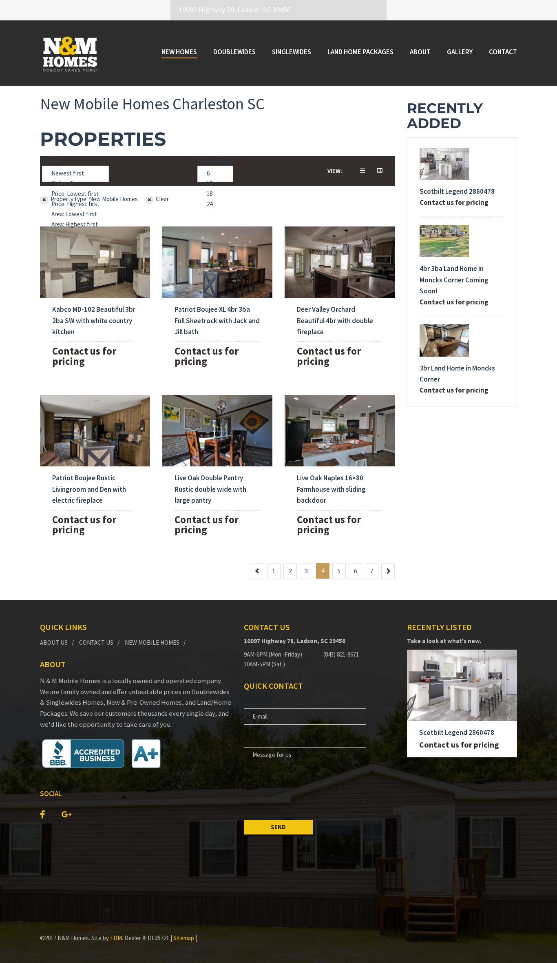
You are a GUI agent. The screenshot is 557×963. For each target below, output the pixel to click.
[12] (215, 184)
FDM (116, 938)
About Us (54, 642)
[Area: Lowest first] (75, 214)
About (420, 51)
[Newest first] (75, 174)
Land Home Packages (360, 51)
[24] (215, 204)
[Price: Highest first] (75, 204)
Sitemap (183, 938)
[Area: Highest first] (75, 225)
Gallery (460, 51)
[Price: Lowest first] (75, 194)
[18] (215, 194)
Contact (503, 51)
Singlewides (291, 51)
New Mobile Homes (152, 642)
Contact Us (96, 642)
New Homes (179, 51)
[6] (215, 174)
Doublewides (234, 51)
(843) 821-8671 (341, 654)
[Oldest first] (75, 184)
